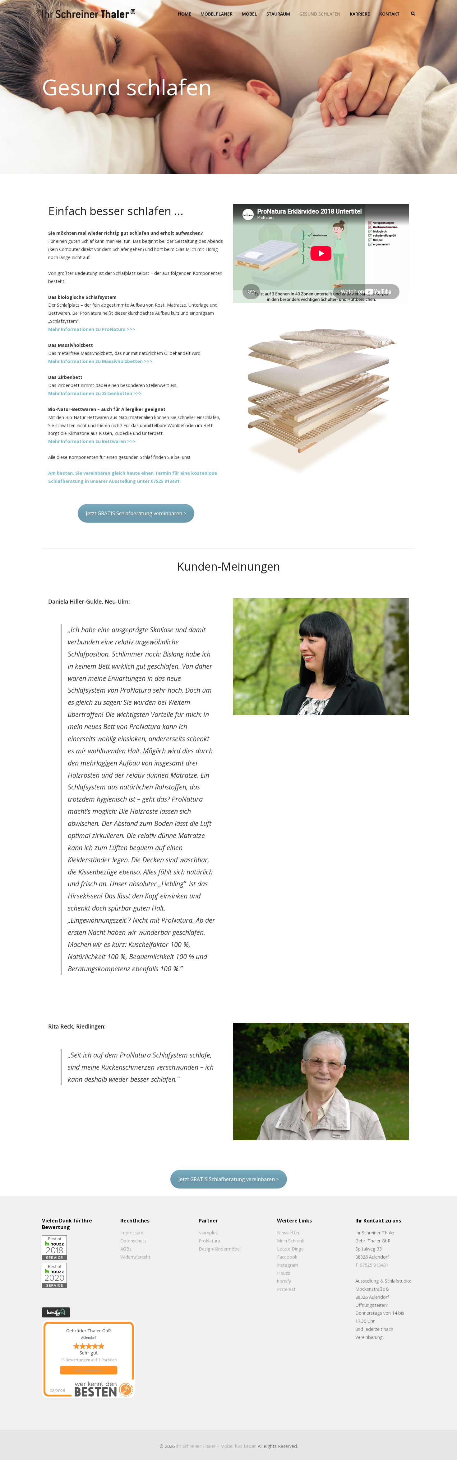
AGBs (126, 1249)
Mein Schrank (290, 1241)
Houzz (283, 1273)
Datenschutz (133, 1241)
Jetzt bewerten (88, 1370)
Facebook (287, 1257)
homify (284, 1281)
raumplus (208, 1233)
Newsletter (288, 1233)
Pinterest (286, 1289)
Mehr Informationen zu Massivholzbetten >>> (100, 361)
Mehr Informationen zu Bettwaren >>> (92, 441)
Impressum (131, 1233)
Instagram (287, 1265)
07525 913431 (374, 1265)
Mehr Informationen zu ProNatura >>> (91, 329)
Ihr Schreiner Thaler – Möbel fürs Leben (216, 1446)
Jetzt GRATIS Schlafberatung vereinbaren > (136, 513)
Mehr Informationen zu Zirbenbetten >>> (95, 393)
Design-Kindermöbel (220, 1249)
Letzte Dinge (290, 1249)
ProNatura (209, 1241)
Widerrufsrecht (135, 1257)
